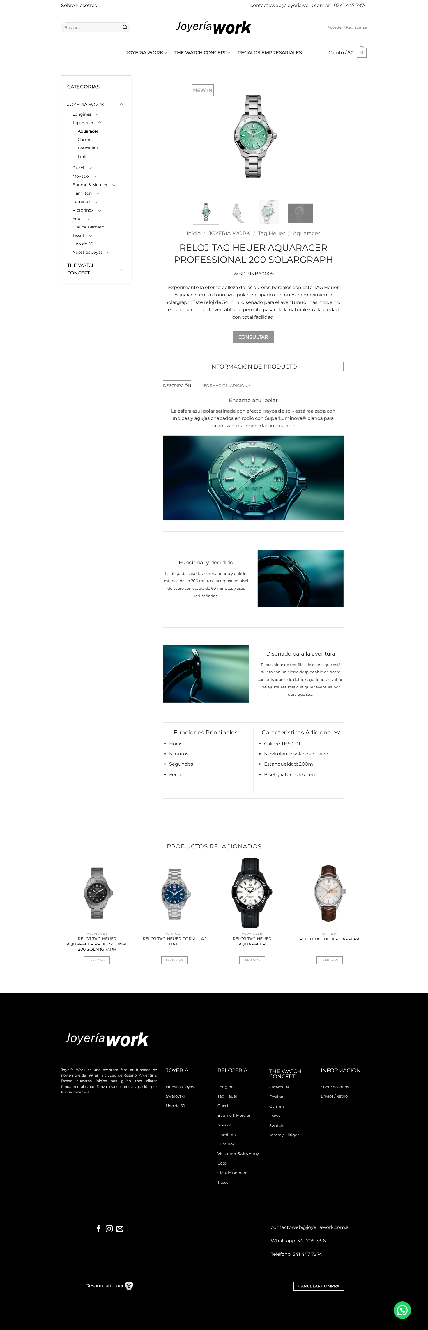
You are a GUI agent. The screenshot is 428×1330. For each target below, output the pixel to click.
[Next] (303, 136)
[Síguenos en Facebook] (98, 1229)
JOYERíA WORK (144, 52)
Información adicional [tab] (226, 385)
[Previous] (203, 136)
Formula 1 (88, 148)
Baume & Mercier (90, 184)
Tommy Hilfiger (284, 1135)
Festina (276, 1097)
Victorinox (82, 210)
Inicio (194, 233)
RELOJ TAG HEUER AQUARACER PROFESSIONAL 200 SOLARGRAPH (97, 944)
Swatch (276, 1125)
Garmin (276, 1106)
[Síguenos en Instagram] (109, 1229)
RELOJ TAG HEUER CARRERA (330, 939)
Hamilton (82, 193)
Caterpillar (279, 1087)
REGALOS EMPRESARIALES (270, 52)
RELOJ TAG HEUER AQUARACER (252, 941)
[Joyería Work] (214, 27)
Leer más (97, 960)
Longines (81, 114)
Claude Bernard (88, 227)
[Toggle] (121, 104)
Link (82, 156)
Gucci (78, 167)
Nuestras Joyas (87, 252)
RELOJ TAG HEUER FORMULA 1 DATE (174, 941)
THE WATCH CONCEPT (200, 52)
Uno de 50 (82, 243)
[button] (347, 27)
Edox (77, 218)
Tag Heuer (82, 122)
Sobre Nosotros (79, 5)
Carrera (85, 139)
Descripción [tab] (177, 385)
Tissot (78, 235)
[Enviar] (125, 27)
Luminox (81, 201)
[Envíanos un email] (119, 1229)
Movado (80, 176)
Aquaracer (88, 131)
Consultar (253, 337)
